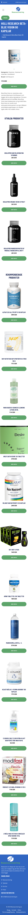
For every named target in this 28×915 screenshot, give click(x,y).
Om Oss (5, 886)
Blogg (8, 910)
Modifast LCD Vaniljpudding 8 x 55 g (14, 787)
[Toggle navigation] (3, 9)
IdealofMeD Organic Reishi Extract (14, 202)
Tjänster (5, 883)
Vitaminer (11, 72)
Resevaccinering (7, 880)
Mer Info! (14, 86)
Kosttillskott (11, 74)
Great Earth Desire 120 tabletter (14, 456)
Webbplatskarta (21, 912)
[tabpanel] (14, 55)
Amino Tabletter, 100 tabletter (14, 596)
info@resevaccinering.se (20, 2)
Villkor (19, 910)
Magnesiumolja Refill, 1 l (14, 643)
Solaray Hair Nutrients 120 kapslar (14, 503)
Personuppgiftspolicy (8, 912)
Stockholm (5, 2)
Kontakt (14, 910)
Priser (5, 18)
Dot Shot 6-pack (14, 550)
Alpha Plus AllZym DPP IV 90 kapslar (14, 312)
